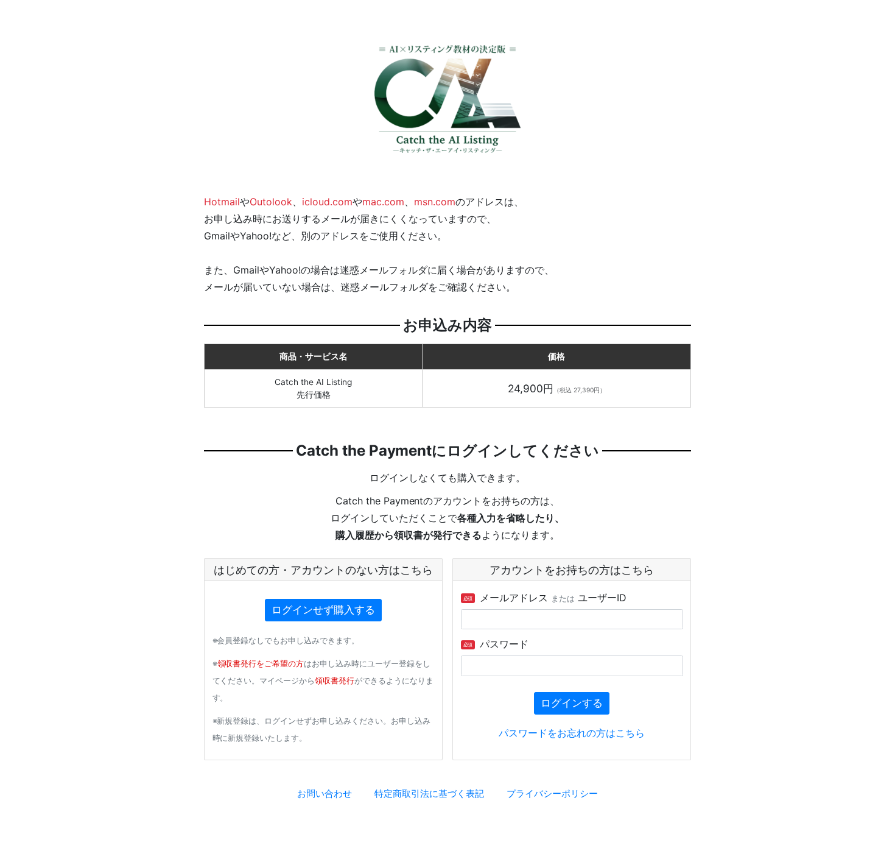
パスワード (496, 644)
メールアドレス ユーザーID (545, 598)
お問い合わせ (324, 793)
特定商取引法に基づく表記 (429, 793)
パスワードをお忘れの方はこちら (572, 733)
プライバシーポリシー (552, 793)
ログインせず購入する (323, 610)
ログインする (572, 703)
